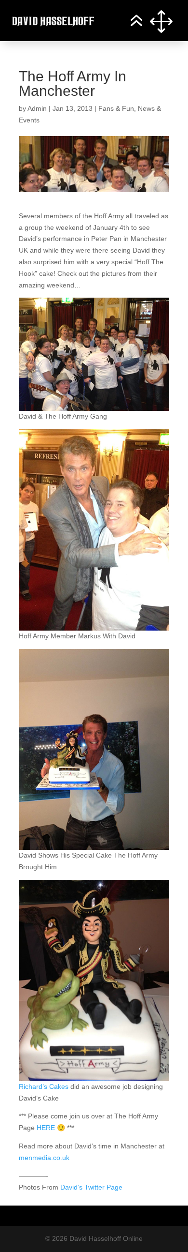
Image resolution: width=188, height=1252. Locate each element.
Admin (37, 108)
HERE (46, 1127)
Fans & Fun (116, 108)
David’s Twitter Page (91, 1187)
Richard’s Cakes (43, 1086)
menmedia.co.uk (44, 1157)
